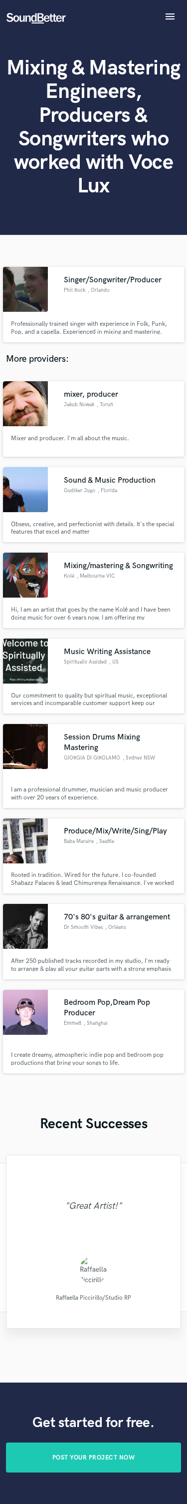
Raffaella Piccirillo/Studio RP (93, 1297)
